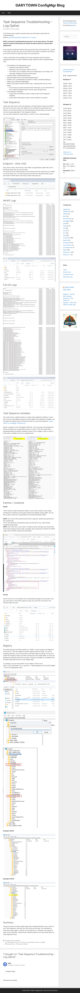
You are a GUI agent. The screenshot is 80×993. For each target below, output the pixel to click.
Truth (3, 13)
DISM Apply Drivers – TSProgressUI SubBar (16, 944)
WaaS (9, 13)
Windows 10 (67, 252)
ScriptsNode (67, 242)
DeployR (65, 226)
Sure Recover (67, 245)
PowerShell (17, 940)
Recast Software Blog (70, 23)
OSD (12, 940)
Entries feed (67, 272)
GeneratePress (53, 990)
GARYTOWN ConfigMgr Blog (40, 5)
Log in (65, 269)
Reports (65, 240)
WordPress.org (67, 277)
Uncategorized (67, 247)
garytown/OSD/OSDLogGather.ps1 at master (22, 37)
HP (64, 228)
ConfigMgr (7, 940)
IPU (64, 233)
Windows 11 (67, 254)
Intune (65, 230)
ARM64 (65, 214)
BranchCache (67, 218)
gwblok (73, 25)
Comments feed (68, 274)
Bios (64, 216)
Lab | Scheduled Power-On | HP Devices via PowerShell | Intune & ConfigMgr (25, 942)
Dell (64, 223)
